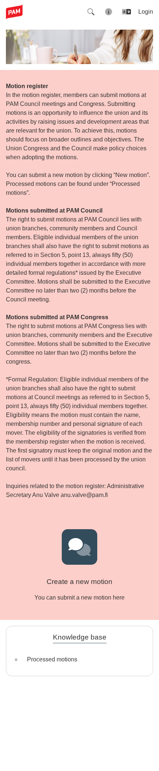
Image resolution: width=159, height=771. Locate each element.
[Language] (126, 12)
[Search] (91, 12)
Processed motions (52, 659)
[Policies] (109, 12)
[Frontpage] (17, 12)
